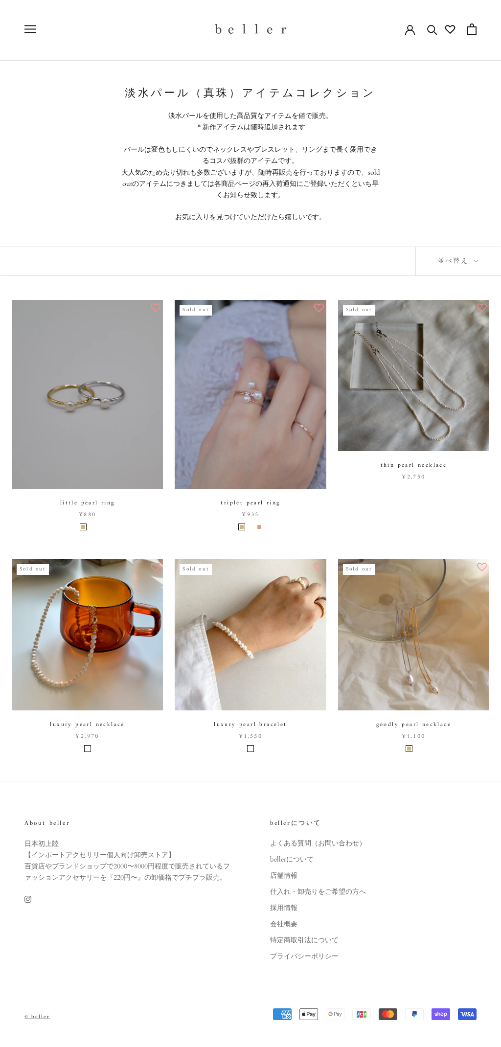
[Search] (432, 29)
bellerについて (292, 859)
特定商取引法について (304, 940)
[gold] (83, 527)
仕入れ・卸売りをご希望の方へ (318, 891)
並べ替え (455, 261)
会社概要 (283, 924)
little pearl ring (87, 503)
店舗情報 (283, 875)
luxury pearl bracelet (250, 725)
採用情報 (283, 907)
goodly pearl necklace (413, 725)
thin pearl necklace (414, 465)
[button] (155, 308)
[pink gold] (259, 527)
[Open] (30, 29)
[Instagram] (27, 898)
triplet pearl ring (250, 503)
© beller (37, 1017)
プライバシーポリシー (304, 956)
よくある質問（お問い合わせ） (318, 843)
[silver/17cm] (92, 527)
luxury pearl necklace (87, 725)
